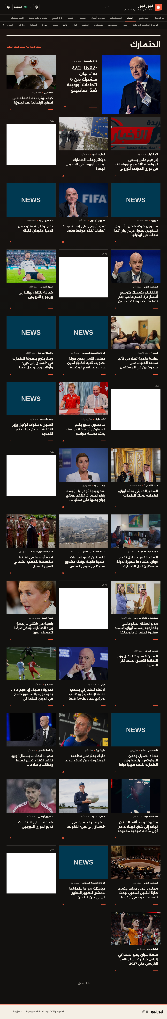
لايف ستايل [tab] (17, 18)
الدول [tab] (130, 18)
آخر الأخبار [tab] (159, 18)
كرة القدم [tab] (57, 18)
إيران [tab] (74, 25)
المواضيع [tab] (143, 18)
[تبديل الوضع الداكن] (8, 7)
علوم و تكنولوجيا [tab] (38, 18)
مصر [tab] (125, 25)
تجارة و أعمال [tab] (98, 18)
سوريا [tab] (44, 25)
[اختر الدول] (36, 7)
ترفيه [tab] (83, 18)
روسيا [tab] (55, 25)
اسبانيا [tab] (33, 25)
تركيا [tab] (65, 25)
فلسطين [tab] (98, 25)
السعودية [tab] (113, 25)
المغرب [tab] (85, 25)
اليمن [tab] (10, 25)
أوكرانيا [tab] (21, 25)
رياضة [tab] (71, 18)
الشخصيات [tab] (116, 18)
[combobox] (81, 7)
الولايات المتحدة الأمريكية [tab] (145, 25)
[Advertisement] (31, 144)
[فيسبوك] (146, 1012)
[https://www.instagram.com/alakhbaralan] (143, 1012)
